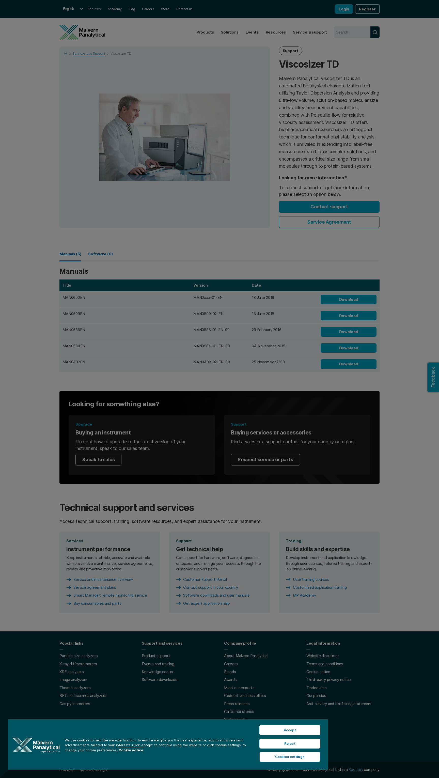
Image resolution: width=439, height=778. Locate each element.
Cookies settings (290, 757)
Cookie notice (131, 750)
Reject (289, 743)
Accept (290, 730)
